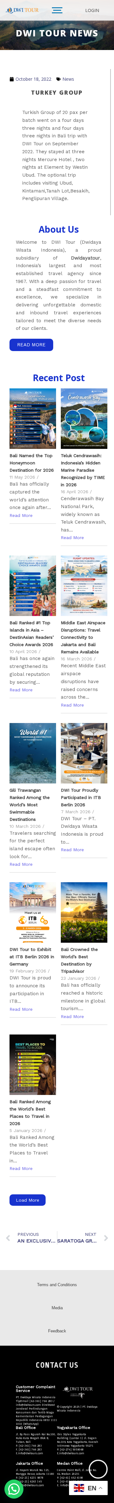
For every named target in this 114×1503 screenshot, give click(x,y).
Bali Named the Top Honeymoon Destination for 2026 (32, 463)
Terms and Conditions (57, 1284)
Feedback (57, 1331)
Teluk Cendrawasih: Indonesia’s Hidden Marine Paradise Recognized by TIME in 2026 (83, 470)
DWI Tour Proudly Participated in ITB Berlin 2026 (81, 797)
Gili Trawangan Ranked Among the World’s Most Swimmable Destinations (30, 805)
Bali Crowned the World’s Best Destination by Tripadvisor (79, 960)
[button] (13, 1489)
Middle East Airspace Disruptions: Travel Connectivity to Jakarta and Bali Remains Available (83, 637)
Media (57, 1307)
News (68, 79)
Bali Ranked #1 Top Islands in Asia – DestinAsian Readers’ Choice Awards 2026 (32, 633)
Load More (27, 1200)
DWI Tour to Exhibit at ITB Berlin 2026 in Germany (32, 956)
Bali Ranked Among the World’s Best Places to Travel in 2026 (30, 1112)
